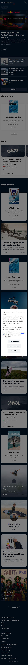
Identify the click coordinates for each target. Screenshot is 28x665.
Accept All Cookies (14, 346)
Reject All (14, 350)
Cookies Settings (14, 341)
